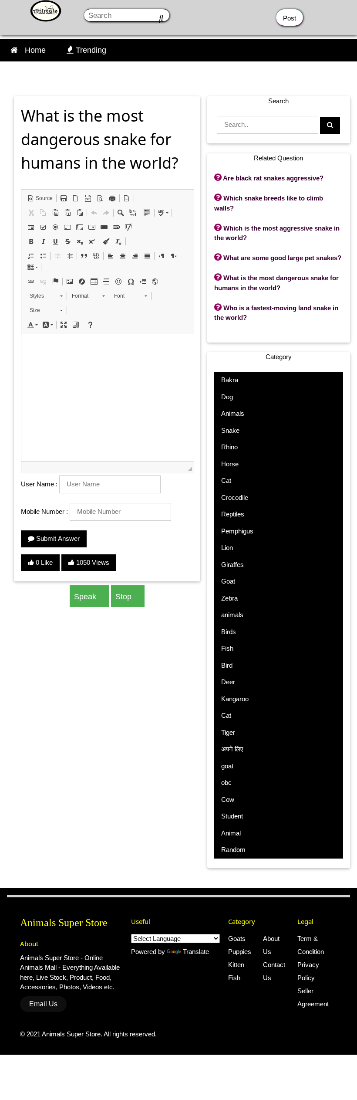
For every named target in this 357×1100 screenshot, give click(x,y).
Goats (237, 938)
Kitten (236, 964)
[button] (40, 198)
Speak (86, 596)
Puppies (239, 951)
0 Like (43, 562)
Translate (196, 951)
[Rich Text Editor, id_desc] (107, 397)
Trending (86, 49)
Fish (234, 977)
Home (35, 50)
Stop (124, 596)
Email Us (43, 1004)
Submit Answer (57, 538)
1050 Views (91, 562)
